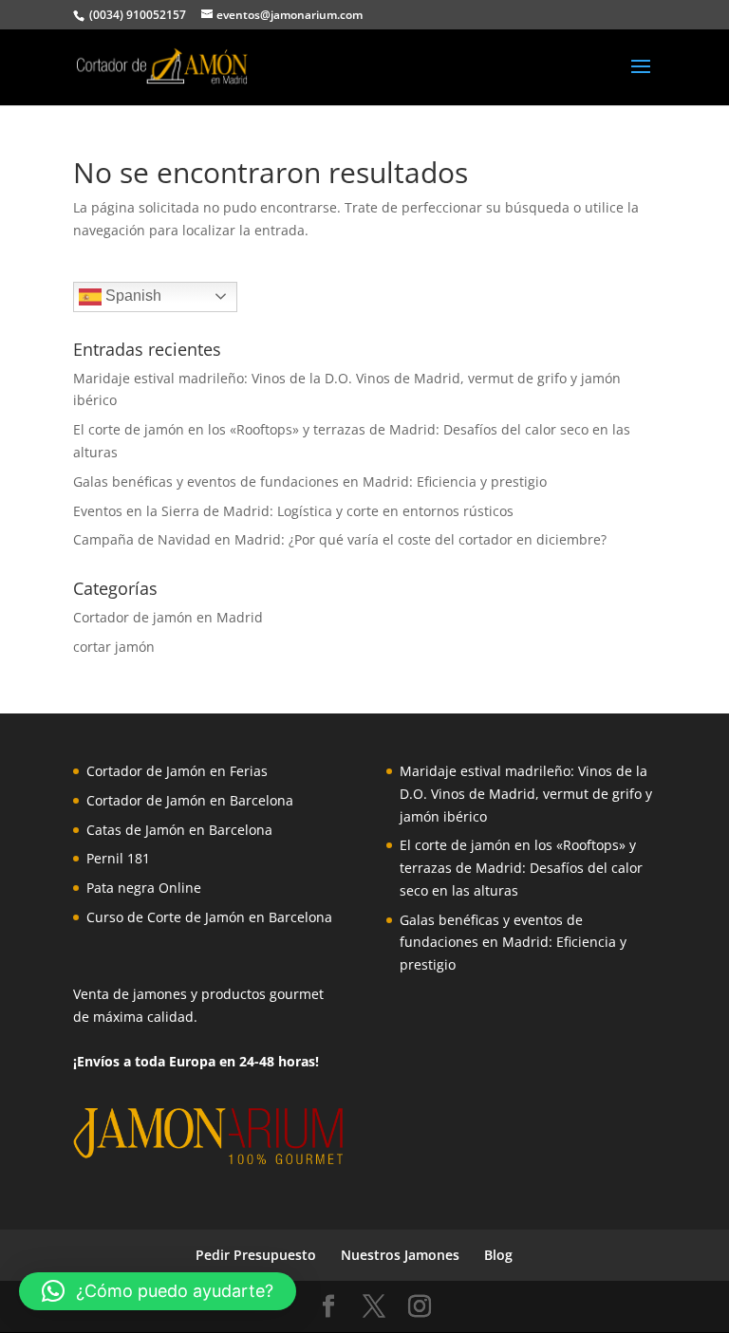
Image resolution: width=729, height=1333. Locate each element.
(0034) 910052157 (136, 15)
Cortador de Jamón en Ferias (177, 771)
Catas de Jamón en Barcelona (179, 830)
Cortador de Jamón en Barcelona (189, 800)
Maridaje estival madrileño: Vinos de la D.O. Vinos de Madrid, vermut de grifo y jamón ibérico (526, 793)
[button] (157, 1291)
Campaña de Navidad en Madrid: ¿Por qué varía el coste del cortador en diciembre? (340, 539)
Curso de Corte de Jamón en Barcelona (209, 917)
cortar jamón (114, 647)
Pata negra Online (143, 888)
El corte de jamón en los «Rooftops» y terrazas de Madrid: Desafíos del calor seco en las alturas (521, 867)
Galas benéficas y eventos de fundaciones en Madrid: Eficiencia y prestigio (310, 481)
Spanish (131, 295)
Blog (498, 1255)
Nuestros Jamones (400, 1255)
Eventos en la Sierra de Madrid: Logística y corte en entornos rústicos (293, 511)
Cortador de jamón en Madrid (168, 617)
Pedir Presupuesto (256, 1255)
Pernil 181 (118, 858)
